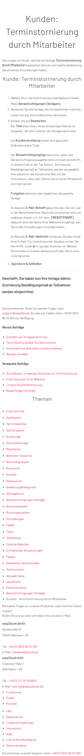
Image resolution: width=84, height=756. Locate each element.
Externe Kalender (17, 544)
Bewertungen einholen (21, 390)
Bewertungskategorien (21, 487)
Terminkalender (16, 424)
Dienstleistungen (17, 443)
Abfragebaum (15, 493)
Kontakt (11, 703)
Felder (10, 525)
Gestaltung (13, 538)
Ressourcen (14, 481)
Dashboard (13, 417)
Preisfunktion (15, 569)
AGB (9, 734)
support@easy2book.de (18, 313)
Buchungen (13, 436)
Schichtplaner (15, 430)
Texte (9, 531)
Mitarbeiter (13, 449)
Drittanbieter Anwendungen (24, 550)
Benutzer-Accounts (19, 455)
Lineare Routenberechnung (24, 385)
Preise (10, 698)
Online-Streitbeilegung (21, 739)
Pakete (10, 557)
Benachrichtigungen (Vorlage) (25, 500)
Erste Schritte (15, 411)
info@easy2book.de (25, 652)
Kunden (11, 474)
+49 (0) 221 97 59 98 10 (22, 680)
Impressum (13, 728)
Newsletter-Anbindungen (22, 563)
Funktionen (14, 692)
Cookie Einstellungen (20, 722)
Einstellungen (15, 519)
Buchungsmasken (18, 512)
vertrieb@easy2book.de (27, 686)
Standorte (12, 468)
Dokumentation (16, 745)
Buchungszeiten (17, 506)
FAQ (8, 711)
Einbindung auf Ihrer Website (25, 379)
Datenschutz (14, 717)
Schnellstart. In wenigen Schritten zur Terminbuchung (41, 373)
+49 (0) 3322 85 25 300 (22, 646)
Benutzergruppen (17, 462)
